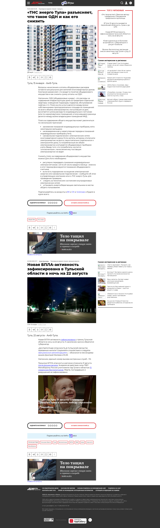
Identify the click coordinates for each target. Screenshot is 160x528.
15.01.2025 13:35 (32, 9)
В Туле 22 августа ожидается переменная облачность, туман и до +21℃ (115, 25)
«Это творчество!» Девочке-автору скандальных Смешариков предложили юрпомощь (115, 16)
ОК (73, 192)
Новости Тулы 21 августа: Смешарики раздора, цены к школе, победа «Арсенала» (66, 401)
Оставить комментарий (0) (80, 203)
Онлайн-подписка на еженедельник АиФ (91, 488)
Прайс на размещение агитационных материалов (75, 490)
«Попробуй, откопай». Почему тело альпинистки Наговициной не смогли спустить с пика (119, 94)
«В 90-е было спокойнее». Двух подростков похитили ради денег (118, 86)
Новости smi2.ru (34, 255)
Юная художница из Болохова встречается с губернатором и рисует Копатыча (115, 42)
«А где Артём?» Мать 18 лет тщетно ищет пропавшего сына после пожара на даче (119, 72)
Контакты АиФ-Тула (49, 490)
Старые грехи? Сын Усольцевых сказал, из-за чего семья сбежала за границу (119, 65)
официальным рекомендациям (52, 353)
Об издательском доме (50, 488)
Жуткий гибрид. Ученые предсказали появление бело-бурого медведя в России (120, 101)
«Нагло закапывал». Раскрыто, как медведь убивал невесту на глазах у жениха (119, 266)
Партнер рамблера (61, 520)
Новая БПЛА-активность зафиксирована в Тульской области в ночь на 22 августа (115, 34)
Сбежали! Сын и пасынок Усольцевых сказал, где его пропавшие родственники (120, 295)
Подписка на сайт (114, 488)
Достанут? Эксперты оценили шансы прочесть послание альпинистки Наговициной (119, 273)
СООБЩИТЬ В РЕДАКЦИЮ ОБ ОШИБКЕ (107, 490)
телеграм (81, 192)
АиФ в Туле (42, 324)
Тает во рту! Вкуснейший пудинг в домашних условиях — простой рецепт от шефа (118, 288)
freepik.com (38, 72)
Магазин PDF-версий (68, 488)
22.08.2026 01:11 (32, 261)
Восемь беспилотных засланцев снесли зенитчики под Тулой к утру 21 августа (115, 51)
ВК (68, 192)
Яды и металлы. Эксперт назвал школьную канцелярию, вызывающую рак (118, 281)
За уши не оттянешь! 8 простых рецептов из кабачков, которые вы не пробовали (120, 302)
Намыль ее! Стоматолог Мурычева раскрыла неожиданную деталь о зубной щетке (119, 79)
